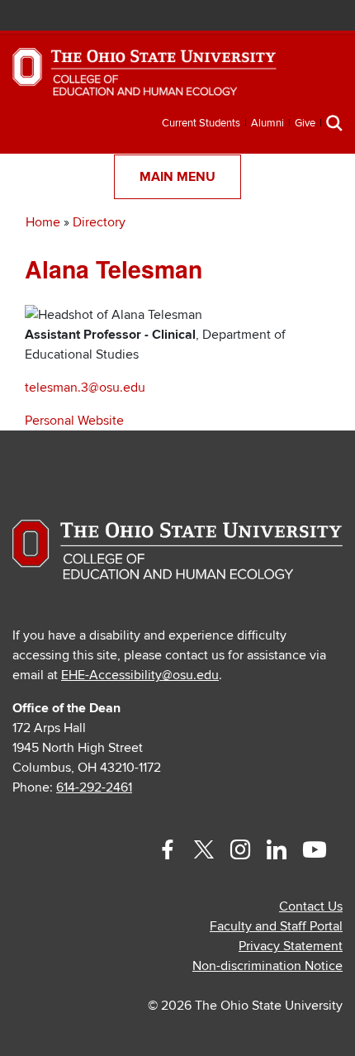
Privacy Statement (291, 946)
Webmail (303, 16)
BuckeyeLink (230, 16)
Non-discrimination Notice (267, 966)
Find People (279, 16)
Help (205, 16)
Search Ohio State (328, 16)
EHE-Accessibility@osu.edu (140, 675)
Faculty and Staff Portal (276, 926)
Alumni (267, 123)
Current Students (201, 123)
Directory (99, 222)
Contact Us (311, 906)
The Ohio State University (54, 17)
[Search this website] (334, 122)
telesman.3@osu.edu (85, 387)
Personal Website (74, 420)
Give (305, 123)
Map (254, 16)
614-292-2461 (94, 787)
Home (43, 222)
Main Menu (177, 177)
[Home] (144, 79)
